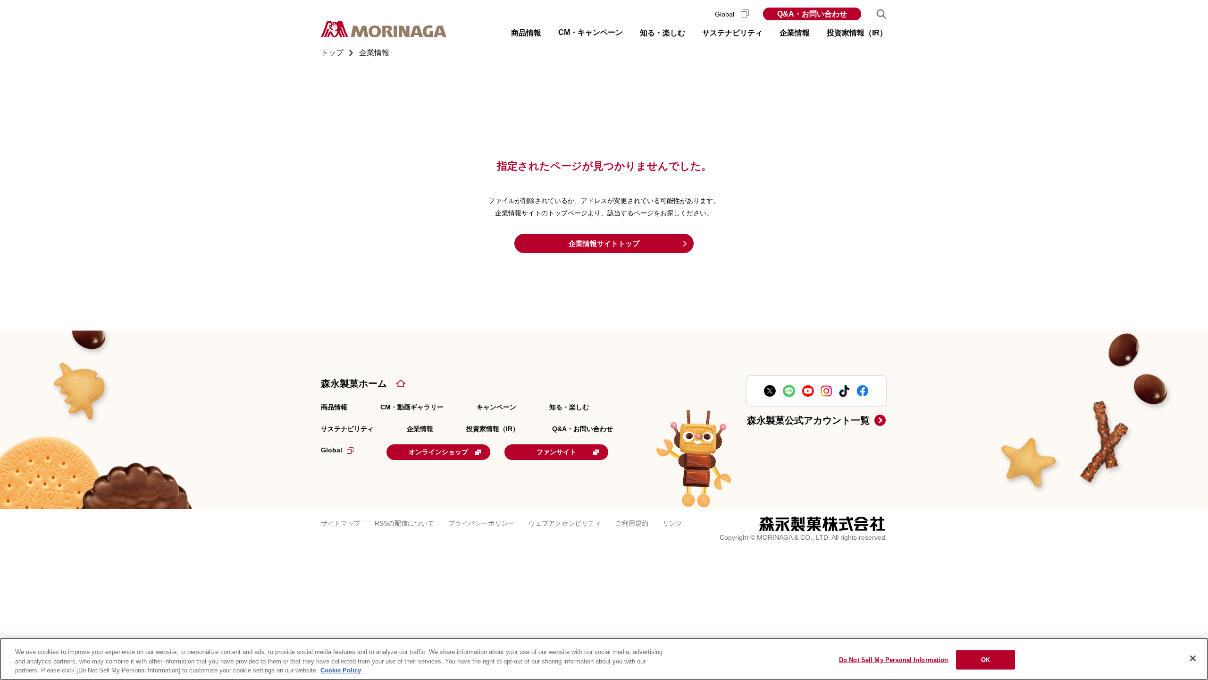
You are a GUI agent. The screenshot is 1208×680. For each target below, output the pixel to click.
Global (725, 14)
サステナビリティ (347, 429)
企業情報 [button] (795, 33)
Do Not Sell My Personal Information (893, 659)
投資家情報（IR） (492, 429)
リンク (672, 523)
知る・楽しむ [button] (662, 33)
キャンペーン (496, 407)
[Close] (1193, 658)
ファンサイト (556, 452)
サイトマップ (341, 523)
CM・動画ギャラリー (412, 407)
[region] (604, 659)
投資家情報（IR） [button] (857, 33)
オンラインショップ (438, 452)
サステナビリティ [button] (732, 33)
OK (985, 659)
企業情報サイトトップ (604, 243)
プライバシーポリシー (481, 523)
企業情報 (420, 429)
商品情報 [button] (526, 33)
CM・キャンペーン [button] (590, 32)
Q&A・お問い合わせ (812, 14)
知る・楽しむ (569, 407)
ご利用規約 (631, 523)
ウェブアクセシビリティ (564, 523)
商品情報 (334, 407)
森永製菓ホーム (354, 383)
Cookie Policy (340, 670)
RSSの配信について (404, 523)
